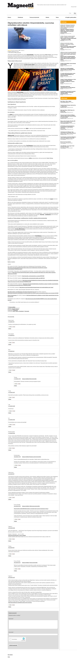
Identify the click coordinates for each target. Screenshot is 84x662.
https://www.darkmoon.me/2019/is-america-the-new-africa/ (20, 602)
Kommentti (11, 618)
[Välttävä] (8, 50)
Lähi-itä (16, 311)
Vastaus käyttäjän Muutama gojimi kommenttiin (31, 456)
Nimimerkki (11, 632)
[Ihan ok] (9, 50)
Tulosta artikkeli (12, 307)
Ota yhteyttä (10, 654)
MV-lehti (61, 65)
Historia (47, 17)
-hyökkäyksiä (45, 214)
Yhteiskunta (20, 17)
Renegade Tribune (63, 107)
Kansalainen (62, 33)
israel (14, 311)
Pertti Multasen (38, 235)
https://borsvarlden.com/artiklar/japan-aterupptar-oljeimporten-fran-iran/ (22, 291)
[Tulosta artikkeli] (8, 307)
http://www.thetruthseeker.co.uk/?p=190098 (17, 535)
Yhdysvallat (26, 311)
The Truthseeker (63, 139)
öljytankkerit (21, 311)
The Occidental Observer (64, 102)
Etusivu (9, 17)
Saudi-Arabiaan (20, 92)
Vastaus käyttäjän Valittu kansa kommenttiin (31, 506)
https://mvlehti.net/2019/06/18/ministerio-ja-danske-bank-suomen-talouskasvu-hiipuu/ (31, 508)
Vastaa (9, 328)
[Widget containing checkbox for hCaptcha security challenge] (17, 639)
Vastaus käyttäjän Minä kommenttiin (29, 378)
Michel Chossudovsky (12, 295)
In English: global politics (70, 17)
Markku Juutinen (11, 51)
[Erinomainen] (10, 50)
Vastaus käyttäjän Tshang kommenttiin (29, 562)
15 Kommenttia (18, 52)
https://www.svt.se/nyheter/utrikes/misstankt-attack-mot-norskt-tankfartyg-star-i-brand (36, 287)
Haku (9, 656)
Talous (57, 17)
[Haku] (75, 13)
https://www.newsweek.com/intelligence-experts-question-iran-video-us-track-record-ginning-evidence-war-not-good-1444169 (33, 293)
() (10, 326)
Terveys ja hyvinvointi (34, 17)
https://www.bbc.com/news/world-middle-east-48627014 (33, 278)
